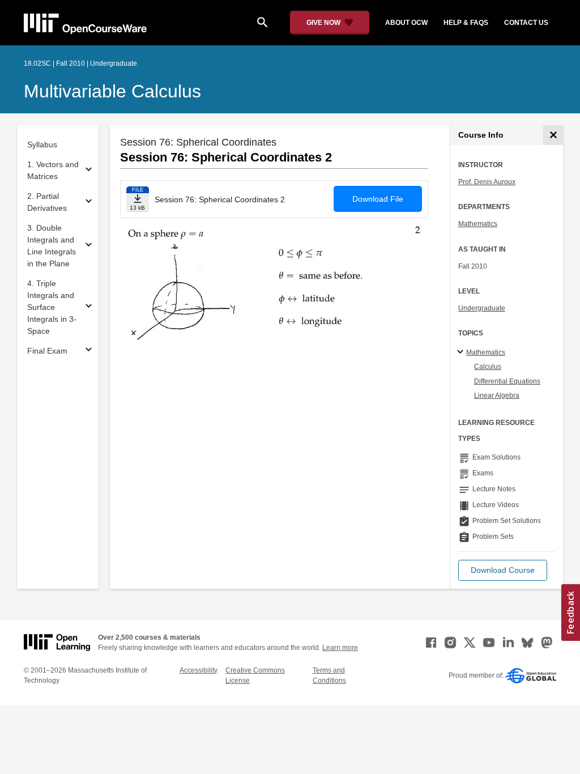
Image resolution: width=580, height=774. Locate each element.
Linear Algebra (496, 395)
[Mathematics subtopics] (462, 352)
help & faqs (465, 23)
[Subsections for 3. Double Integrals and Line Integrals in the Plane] (89, 246)
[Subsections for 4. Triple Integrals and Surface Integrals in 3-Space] (89, 307)
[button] (502, 570)
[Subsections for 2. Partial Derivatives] (89, 202)
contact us (526, 23)
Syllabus (42, 144)
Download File (377, 198)
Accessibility (199, 670)
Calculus (487, 367)
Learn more (340, 648)
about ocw (406, 23)
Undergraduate (481, 308)
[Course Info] (553, 135)
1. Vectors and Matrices (53, 170)
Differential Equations (507, 381)
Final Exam (47, 350)
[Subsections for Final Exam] (89, 351)
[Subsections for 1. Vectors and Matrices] (89, 170)
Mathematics (477, 224)
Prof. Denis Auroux (486, 182)
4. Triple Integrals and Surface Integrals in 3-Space (51, 307)
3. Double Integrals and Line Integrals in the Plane (51, 245)
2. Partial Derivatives (47, 202)
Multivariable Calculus (112, 91)
